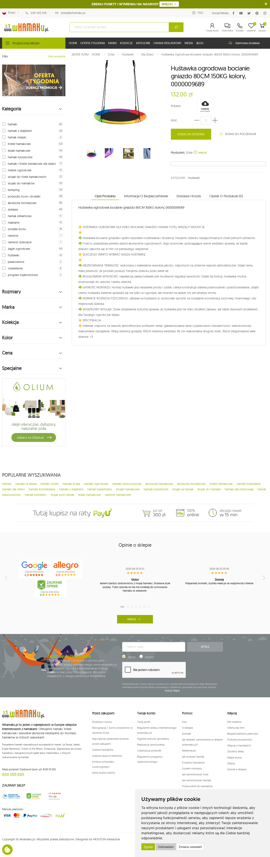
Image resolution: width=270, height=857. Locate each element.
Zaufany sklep (235, 751)
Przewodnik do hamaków (197, 786)
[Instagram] (265, 13)
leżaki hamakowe (19, 151)
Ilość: (174, 120)
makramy (14, 222)
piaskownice (16, 262)
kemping (14, 190)
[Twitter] (249, 13)
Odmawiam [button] (166, 847)
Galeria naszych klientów (107, 755)
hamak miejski (17, 137)
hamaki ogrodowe (96, 484)
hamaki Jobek (49, 484)
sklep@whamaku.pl (73, 13)
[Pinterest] (257, 13)
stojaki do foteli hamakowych (27, 177)
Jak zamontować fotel (195, 774)
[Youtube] (241, 13)
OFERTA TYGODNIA (92, 43)
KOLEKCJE (126, 43)
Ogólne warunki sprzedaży (153, 738)
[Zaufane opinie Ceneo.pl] (34, 796)
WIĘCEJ (167, 4)
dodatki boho (17, 229)
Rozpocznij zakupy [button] (26, 43)
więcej (202, 152)
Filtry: (5, 56)
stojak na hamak (182, 489)
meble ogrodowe (19, 170)
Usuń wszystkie (56, 56)
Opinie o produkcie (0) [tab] (226, 196)
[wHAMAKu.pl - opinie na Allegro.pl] (66, 569)
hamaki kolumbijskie (42, 489)
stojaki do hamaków (21, 183)
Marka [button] (8, 307)
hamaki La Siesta (25, 484)
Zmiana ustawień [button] (190, 847)
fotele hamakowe (19, 144)
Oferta (231, 763)
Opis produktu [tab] (105, 196)
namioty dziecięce (20, 242)
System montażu (192, 768)
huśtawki (13, 255)
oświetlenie (15, 268)
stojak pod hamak (62, 495)
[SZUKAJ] (176, 27)
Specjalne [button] (12, 368)
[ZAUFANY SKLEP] (11, 796)
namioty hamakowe (118, 495)
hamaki (12, 124)
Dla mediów (234, 721)
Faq (184, 721)
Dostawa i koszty (102, 721)
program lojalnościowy (23, 275)
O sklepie (187, 727)
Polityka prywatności (239, 739)
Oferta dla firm (235, 727)
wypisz (149, 657)
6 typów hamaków (193, 762)
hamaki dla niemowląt (239, 489)
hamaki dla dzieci (13, 489)
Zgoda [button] (148, 847)
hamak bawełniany (99, 489)
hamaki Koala (71, 484)
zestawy (13, 209)
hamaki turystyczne (20, 157)
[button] (212, 27)
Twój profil (143, 721)
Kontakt (186, 733)
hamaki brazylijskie (249, 484)
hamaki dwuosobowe (126, 484)
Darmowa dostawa (247, 43)
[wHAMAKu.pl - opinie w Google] (35, 569)
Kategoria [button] (11, 109)
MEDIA (189, 43)
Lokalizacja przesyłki (149, 750)
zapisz (131, 657)
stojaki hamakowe (128, 489)
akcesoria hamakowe (159, 484)
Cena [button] (7, 353)
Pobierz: (176, 106)
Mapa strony (234, 757)
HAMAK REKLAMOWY (167, 43)
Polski (10, 13)
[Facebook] (234, 13)
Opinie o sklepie (236, 769)
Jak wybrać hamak (193, 756)
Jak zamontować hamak (196, 780)
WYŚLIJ (205, 647)
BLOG (199, 43)
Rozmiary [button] (11, 292)
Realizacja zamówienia (151, 744)
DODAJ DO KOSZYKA (191, 134)
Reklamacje (189, 750)
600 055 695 (39, 13)
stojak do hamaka (209, 489)
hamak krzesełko (36, 495)
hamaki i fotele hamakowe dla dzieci (32, 164)
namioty (13, 236)
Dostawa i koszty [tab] (189, 196)
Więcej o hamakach (239, 745)
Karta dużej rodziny (103, 772)
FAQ (200, 13)
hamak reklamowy (20, 216)
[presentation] (6, 577)
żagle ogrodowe (19, 249)
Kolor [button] (7, 338)
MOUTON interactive (106, 839)
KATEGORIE (143, 43)
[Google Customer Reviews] (56, 796)
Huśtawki (194, 178)
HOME (73, 43)
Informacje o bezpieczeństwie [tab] (146, 196)
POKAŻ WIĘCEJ (172, 690)
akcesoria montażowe (22, 203)
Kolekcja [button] (10, 322)
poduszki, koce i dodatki (24, 196)
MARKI (112, 43)
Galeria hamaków (102, 749)
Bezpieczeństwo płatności (242, 733)
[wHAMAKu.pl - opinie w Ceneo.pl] (50, 588)
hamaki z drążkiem (20, 131)
